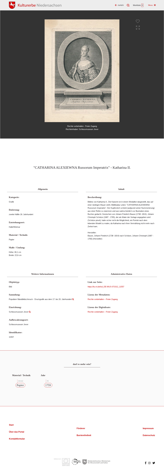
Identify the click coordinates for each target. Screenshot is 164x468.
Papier (20, 385)
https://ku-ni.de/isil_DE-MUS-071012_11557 (106, 287)
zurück (121, 5)
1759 (48, 385)
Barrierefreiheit (84, 435)
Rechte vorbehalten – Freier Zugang (103, 299)
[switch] (138, 21)
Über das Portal (16, 432)
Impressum (148, 428)
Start (11, 425)
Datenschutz (149, 435)
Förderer (81, 428)
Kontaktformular (17, 439)
